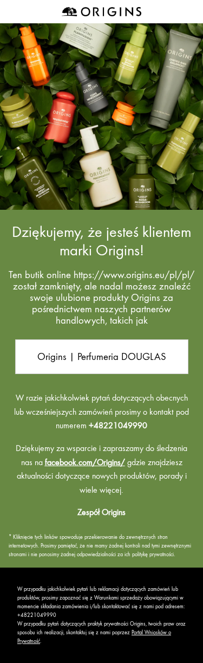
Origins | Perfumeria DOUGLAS (101, 356)
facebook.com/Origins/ (85, 462)
